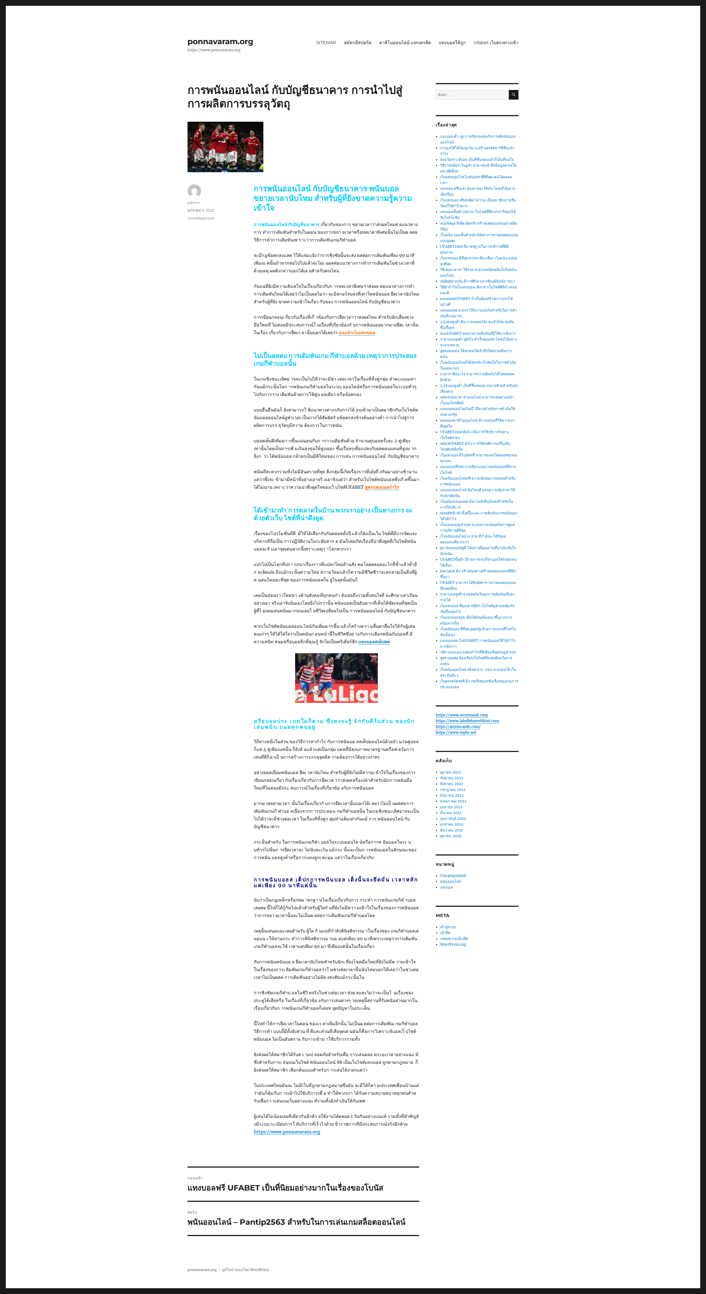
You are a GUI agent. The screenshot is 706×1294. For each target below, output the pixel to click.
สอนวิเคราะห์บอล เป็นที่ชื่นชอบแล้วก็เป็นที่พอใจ (477, 159)
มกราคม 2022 (451, 824)
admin (194, 202)
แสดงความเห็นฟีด (454, 938)
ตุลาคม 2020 (450, 836)
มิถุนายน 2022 (452, 795)
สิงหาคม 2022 (451, 784)
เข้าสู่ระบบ (448, 927)
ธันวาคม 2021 (451, 830)
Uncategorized (201, 218)
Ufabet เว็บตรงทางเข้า (496, 42)
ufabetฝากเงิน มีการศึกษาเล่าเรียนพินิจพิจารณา (477, 281)
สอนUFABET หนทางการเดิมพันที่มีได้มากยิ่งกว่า (478, 333)
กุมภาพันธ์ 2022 (453, 818)
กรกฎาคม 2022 (453, 789)
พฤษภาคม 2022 (453, 801)
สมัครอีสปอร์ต (357, 42)
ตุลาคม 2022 (450, 772)
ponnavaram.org (220, 41)
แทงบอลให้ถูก (452, 42)
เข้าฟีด (445, 933)
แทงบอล (446, 887)
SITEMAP (326, 42)
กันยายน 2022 (451, 778)
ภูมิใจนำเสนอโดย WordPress (245, 1270)
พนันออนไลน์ (450, 881)
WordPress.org (453, 944)
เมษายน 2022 (451, 807)
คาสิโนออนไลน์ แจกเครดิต (405, 42)
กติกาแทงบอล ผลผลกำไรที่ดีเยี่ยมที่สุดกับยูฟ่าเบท (478, 652)
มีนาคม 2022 (451, 813)
